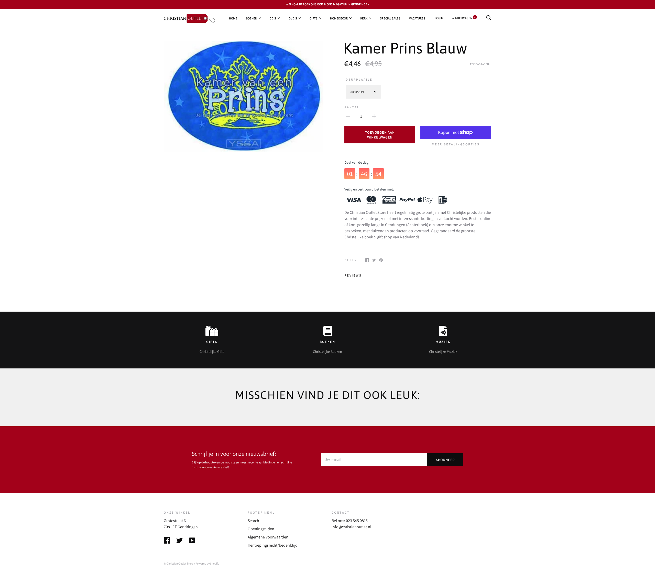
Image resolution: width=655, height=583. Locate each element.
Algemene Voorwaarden (268, 537)
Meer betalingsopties (456, 144)
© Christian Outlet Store (178, 563)
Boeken (251, 18)
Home (233, 18)
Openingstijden (261, 529)
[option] (243, 96)
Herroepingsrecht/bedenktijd (273, 545)
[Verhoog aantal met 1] (374, 116)
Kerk (363, 18)
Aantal (351, 107)
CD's (273, 18)
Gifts (314, 18)
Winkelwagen (463, 18)
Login (439, 18)
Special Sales (390, 18)
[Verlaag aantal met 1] (348, 116)
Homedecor (339, 18)
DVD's (293, 18)
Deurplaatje (359, 79)
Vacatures (417, 18)
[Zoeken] (488, 18)
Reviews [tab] (353, 275)
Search (253, 520)
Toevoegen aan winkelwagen (380, 135)
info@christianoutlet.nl (351, 526)
